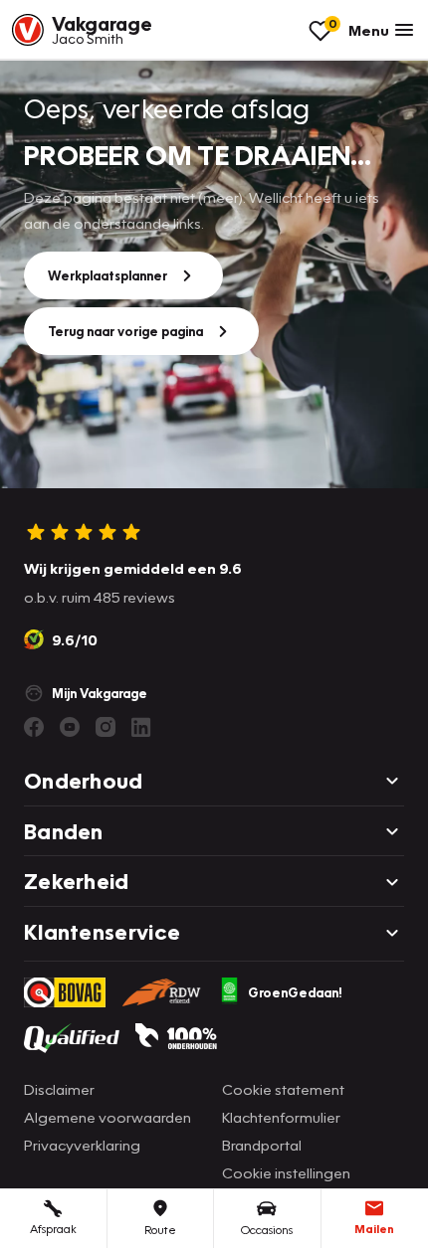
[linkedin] (141, 727)
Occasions (267, 1229)
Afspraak (53, 1228)
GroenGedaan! (295, 992)
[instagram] (105, 727)
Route (160, 1229)
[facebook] (34, 727)
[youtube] (70, 727)
